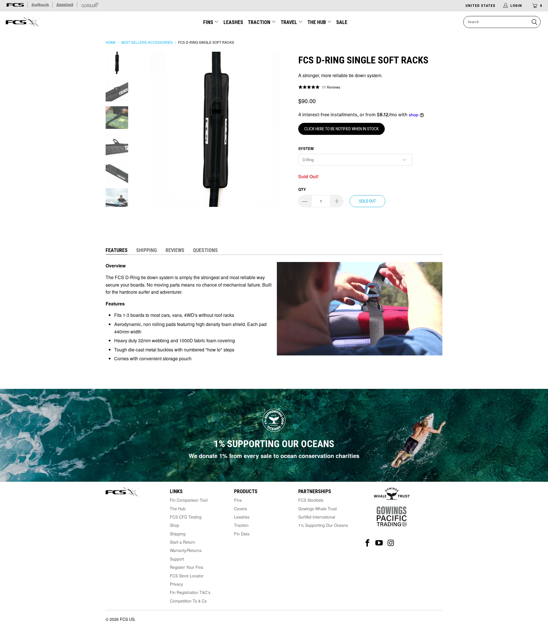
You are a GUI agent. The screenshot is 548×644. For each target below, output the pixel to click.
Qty (302, 189)
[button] (319, 87)
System (306, 148)
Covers (240, 508)
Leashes (233, 22)
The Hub (317, 22)
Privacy (176, 584)
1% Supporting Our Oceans (323, 525)
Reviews (175, 250)
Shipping (146, 250)
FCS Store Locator (187, 576)
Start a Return (182, 542)
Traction (259, 22)
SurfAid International (316, 517)
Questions (205, 250)
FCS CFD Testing (186, 517)
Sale (341, 22)
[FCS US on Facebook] (367, 543)
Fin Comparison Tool (188, 500)
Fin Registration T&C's (190, 592)
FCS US (127, 619)
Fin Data (241, 534)
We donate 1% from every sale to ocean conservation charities (274, 455)
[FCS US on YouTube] (379, 543)
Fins (208, 22)
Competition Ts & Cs (188, 601)
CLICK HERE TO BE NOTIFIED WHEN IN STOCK (341, 128)
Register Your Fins (186, 567)
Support (177, 559)
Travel (289, 22)
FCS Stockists (310, 500)
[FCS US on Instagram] (391, 543)
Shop (174, 525)
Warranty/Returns (186, 550)
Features (117, 250)
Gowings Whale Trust (317, 508)
